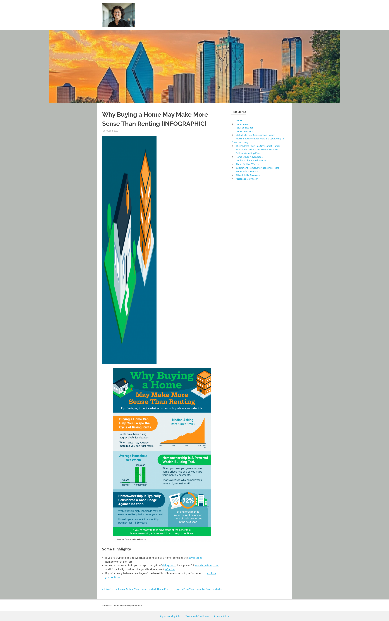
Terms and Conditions (197, 616)
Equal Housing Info (170, 616)
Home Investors (244, 131)
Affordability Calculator (248, 174)
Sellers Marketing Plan (248, 152)
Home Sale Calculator (247, 171)
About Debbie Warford (248, 163)
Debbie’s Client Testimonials (251, 160)
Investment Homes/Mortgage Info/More (257, 167)
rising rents (169, 565)
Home (239, 120)
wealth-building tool (207, 565)
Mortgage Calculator (247, 178)
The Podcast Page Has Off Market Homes (258, 145)
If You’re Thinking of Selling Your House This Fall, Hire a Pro (136, 588)
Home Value (242, 123)
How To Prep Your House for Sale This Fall (197, 588)
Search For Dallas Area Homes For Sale (257, 149)
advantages (195, 557)
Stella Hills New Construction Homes (255, 134)
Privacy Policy (221, 616)
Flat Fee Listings (244, 127)
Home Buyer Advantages (249, 156)
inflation (170, 569)
